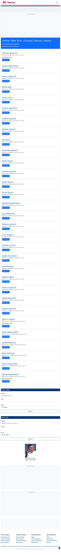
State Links (34, 542)
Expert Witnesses (36, 540)
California (9, 546)
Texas (14, 546)
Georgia (43, 546)
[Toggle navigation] (57, 2)
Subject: (3, 393)
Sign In (49, 542)
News (33, 537)
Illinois (28, 546)
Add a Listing (5, 542)
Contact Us (50, 538)
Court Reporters (35, 538)
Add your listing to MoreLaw (11, 46)
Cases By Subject (21, 540)
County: (3, 426)
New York (19, 546)
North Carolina (49, 546)
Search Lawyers (5, 538)
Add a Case (19, 542)
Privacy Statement (52, 540)
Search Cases (20, 537)
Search (30, 411)
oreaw (11, 2)
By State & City (5, 537)
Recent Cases (20, 538)
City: (2, 399)
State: (2, 405)
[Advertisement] (31, 26)
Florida (24, 546)
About (48, 537)
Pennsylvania (33, 546)
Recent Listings (5, 540)
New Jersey (57, 546)
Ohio (39, 546)
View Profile (6, 60)
